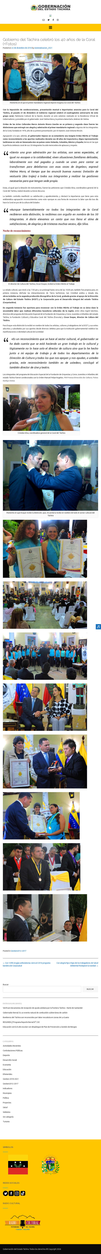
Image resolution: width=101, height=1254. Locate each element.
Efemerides (7, 1074)
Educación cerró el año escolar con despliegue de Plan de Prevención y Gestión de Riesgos (40, 1027)
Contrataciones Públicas (13, 1050)
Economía (7, 1065)
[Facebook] (53, 20)
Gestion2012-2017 (18, 951)
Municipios (7, 1093)
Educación (7, 1069)
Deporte (6, 1055)
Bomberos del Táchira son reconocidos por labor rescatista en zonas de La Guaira (36, 1017)
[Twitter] (49, 20)
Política (6, 1098)
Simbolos (6, 1112)
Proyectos (7, 1103)
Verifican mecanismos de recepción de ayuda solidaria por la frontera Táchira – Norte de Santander (43, 1008)
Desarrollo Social (10, 1060)
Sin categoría (8, 1117)
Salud (5, 1107)
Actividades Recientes (12, 1046)
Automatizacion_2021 (43, 48)
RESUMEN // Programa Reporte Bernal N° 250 (21, 1022)
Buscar (6, 984)
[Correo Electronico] (43, 20)
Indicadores (7, 1088)
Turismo (6, 1122)
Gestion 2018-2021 (11, 1079)
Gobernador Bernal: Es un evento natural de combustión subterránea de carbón (35, 1013)
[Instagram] (58, 20)
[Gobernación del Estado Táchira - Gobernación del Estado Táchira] (50, 7)
